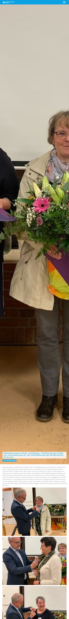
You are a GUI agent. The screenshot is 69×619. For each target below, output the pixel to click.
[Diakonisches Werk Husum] (9, 2)
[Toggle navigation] (64, 2)
